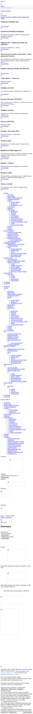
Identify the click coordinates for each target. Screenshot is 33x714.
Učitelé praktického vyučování (15, 443)
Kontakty (9, 229)
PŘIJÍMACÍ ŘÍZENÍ (9, 346)
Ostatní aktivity (15, 280)
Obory (9, 247)
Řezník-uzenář (15, 250)
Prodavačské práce (16, 256)
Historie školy (11, 196)
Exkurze (13, 277)
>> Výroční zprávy (12, 423)
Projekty (9, 200)
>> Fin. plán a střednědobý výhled (16, 429)
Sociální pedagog (12, 447)
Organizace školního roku (14, 232)
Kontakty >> (7, 437)
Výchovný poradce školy (14, 446)
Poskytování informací (17, 219)
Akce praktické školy (16, 240)
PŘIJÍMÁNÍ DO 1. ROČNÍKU (16, 244)
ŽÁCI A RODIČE (9, 330)
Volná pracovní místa (16, 220)
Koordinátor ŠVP (12, 450)
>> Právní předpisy (12, 425)
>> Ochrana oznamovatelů (14, 432)
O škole (6, 288)
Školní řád (13, 213)
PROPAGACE (8, 364)
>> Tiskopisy (10, 422)
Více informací (5, 26)
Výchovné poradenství (13, 241)
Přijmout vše (4, 689)
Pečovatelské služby (16, 255)
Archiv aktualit (4, 477)
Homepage (7, 286)
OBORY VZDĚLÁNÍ (13, 262)
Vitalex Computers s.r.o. (7, 672)
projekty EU (14, 203)
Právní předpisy (15, 217)
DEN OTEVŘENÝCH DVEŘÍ (16, 261)
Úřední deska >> (8, 417)
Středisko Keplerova (6, 17)
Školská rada (14, 211)
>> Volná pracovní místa (14, 428)
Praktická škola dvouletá (13, 238)
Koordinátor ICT (11, 453)
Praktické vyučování (12, 235)
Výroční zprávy (15, 216)
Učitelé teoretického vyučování (15, 441)
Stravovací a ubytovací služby (19, 253)
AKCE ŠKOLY (8, 383)
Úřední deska (11, 209)
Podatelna (10, 208)
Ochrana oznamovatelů (17, 225)
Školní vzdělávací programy (14, 197)
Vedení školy (10, 440)
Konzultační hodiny (12, 234)
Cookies (16, 674)
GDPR (13, 223)
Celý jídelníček (5, 538)
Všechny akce (4, 535)
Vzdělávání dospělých (13, 199)
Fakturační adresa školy (13, 438)
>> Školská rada (11, 419)
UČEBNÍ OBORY (12, 246)
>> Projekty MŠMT (12, 410)
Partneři (9, 228)
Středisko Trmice (16, 17)
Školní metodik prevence (14, 449)
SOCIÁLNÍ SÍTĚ (12, 259)
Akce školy (10, 274)
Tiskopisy (13, 214)
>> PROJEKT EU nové (13, 413)
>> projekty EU (11, 411)
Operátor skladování (16, 249)
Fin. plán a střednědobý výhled (19, 222)
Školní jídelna (11, 206)
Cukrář (13, 252)
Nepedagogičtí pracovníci (14, 444)
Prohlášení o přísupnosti (7, 674)
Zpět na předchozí (7, 517)
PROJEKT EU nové (16, 205)
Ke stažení (7, 396)
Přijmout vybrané (27, 712)
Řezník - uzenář (15, 267)
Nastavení (20, 689)
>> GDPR (10, 431)
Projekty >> (7, 408)
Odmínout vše (12, 689)
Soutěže (13, 276)
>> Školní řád (11, 420)
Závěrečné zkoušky (12, 237)
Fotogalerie (7, 395)
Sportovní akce (15, 279)
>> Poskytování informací (14, 426)
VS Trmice (10, 194)
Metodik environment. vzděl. (15, 452)
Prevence (9, 226)
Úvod (2, 515)
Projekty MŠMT (15, 202)
